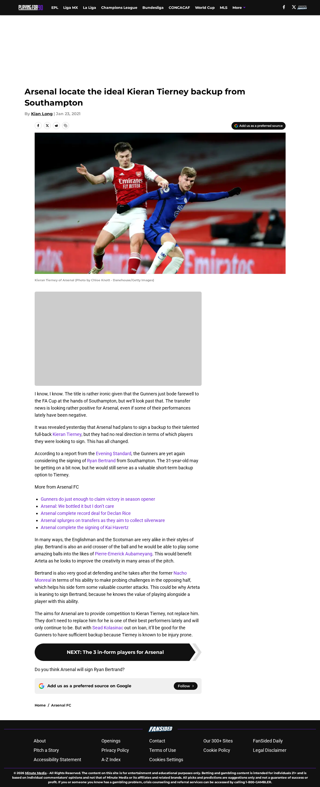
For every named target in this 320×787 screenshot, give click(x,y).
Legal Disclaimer (269, 750)
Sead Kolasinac (107, 627)
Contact (157, 740)
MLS (223, 7)
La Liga (89, 7)
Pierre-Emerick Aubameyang (123, 553)
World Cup (205, 7)
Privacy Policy (115, 750)
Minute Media (36, 773)
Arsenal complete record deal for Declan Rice (86, 513)
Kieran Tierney (67, 434)
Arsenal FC (61, 705)
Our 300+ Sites (218, 740)
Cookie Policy (216, 750)
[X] (294, 7)
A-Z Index (111, 759)
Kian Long (42, 113)
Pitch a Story (46, 750)
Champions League (119, 7)
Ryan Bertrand (101, 460)
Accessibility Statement (57, 759)
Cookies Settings (166, 759)
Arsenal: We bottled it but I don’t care (77, 506)
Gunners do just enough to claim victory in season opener (98, 499)
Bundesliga (153, 7)
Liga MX (70, 7)
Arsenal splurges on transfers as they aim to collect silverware (103, 520)
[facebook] (284, 7)
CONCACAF (179, 7)
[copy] (65, 125)
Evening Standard (113, 453)
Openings (110, 740)
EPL (54, 7)
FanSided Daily (268, 740)
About (40, 740)
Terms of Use (162, 750)
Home (40, 705)
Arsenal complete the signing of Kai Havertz (85, 527)
